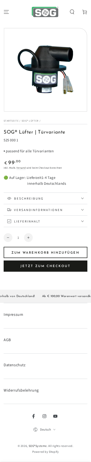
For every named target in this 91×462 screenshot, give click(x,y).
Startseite (11, 120)
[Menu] (6, 12)
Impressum (13, 314)
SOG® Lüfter (30, 120)
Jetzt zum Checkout (45, 266)
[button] (72, 12)
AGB (7, 339)
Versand (21, 167)
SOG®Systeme (38, 446)
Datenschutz (15, 364)
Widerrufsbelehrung (21, 390)
